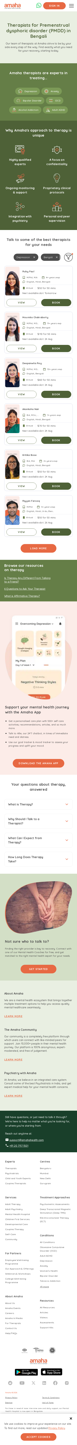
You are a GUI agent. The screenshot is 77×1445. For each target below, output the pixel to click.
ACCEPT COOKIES (38, 1437)
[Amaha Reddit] (10, 1383)
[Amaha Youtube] (22, 1382)
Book (56, 302)
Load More (38, 548)
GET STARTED (38, 969)
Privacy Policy (56, 1428)
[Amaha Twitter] (33, 1383)
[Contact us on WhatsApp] (39, 7)
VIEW (21, 302)
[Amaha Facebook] (55, 1383)
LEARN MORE (13, 1016)
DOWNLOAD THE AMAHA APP (38, 763)
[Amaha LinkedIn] (44, 1383)
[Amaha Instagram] (67, 1383)
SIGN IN (54, 5)
